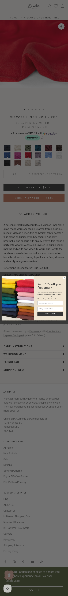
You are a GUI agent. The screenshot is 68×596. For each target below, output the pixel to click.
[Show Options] (61, 303)
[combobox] (50, 303)
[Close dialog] (64, 277)
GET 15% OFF (50, 314)
